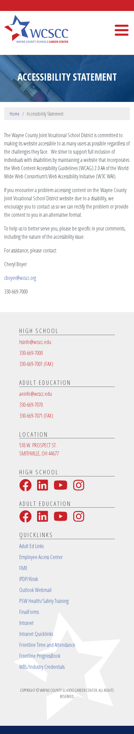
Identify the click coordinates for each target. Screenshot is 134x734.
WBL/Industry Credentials (42, 667)
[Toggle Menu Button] (121, 30)
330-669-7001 (36, 364)
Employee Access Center (41, 557)
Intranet (26, 623)
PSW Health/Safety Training (44, 601)
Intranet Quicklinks (36, 634)
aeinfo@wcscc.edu (35, 394)
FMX (23, 568)
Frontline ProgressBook (39, 656)
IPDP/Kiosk (28, 579)
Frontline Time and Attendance (47, 645)
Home (15, 113)
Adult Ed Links (31, 546)
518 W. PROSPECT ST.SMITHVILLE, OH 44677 (39, 449)
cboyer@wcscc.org (20, 278)
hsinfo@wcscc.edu (35, 342)
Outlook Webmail (35, 590)
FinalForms (29, 612)
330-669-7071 (36, 415)
